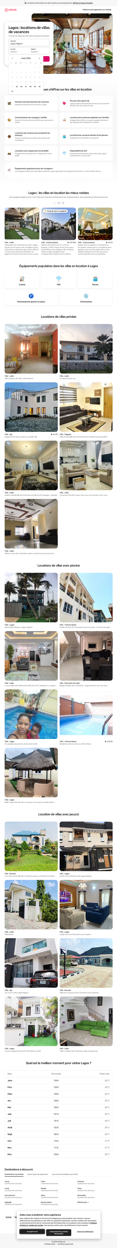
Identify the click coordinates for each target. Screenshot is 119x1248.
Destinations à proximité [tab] (14, 1174)
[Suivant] (63, 203)
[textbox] (18, 51)
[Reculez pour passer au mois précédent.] (12, 58)
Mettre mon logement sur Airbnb (97, 9)
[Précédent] (54, 203)
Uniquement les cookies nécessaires (59, 1233)
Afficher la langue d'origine (83, 3)
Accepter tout (32, 1232)
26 (21, 87)
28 (30, 87)
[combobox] (29, 43)
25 (17, 87)
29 (35, 87)
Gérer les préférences (85, 1232)
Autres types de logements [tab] (37, 1174)
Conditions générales (65, 1244)
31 (12, 91)
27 (26, 87)
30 (40, 87)
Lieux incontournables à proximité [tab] (65, 1174)
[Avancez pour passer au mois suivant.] (39, 58)
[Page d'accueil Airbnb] (11, 9)
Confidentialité (49, 1244)
